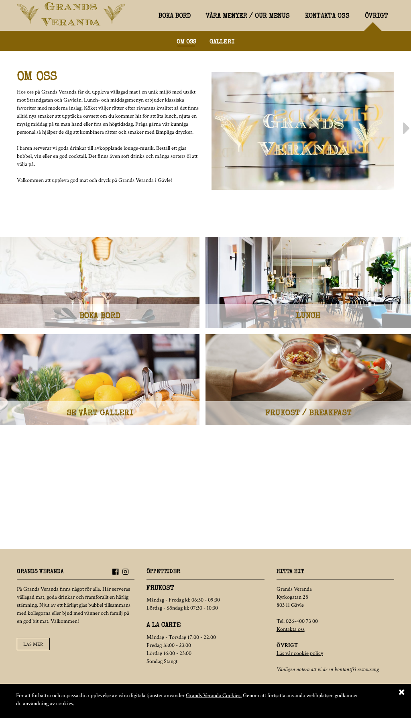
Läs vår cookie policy (300, 653)
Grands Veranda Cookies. (214, 695)
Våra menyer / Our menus (248, 16)
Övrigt (376, 16)
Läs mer (33, 644)
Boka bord (175, 16)
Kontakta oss (327, 16)
